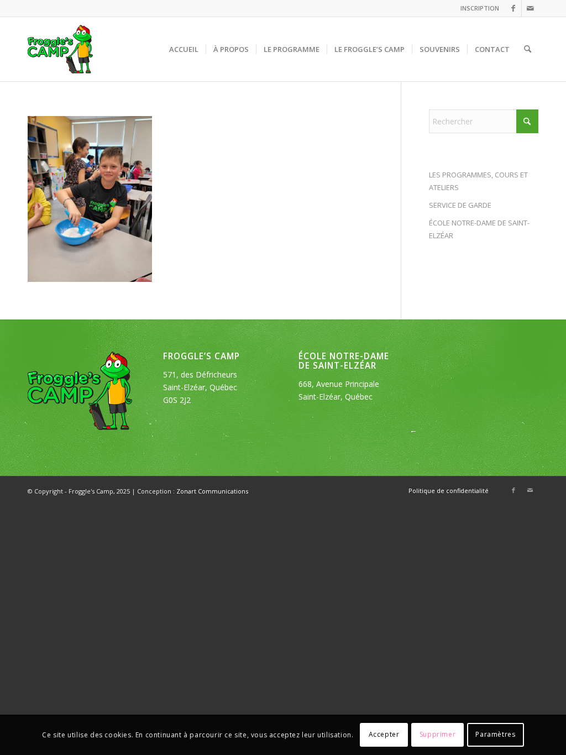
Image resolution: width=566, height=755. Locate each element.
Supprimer (437, 734)
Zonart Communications (212, 491)
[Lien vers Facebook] (513, 8)
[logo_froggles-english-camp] (60, 49)
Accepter (384, 734)
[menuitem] (477, 8)
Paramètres (495, 734)
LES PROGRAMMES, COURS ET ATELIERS (478, 181)
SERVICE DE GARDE (460, 205)
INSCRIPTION (479, 8)
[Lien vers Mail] (530, 8)
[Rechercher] (527, 49)
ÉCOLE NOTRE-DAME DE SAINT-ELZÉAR (479, 229)
